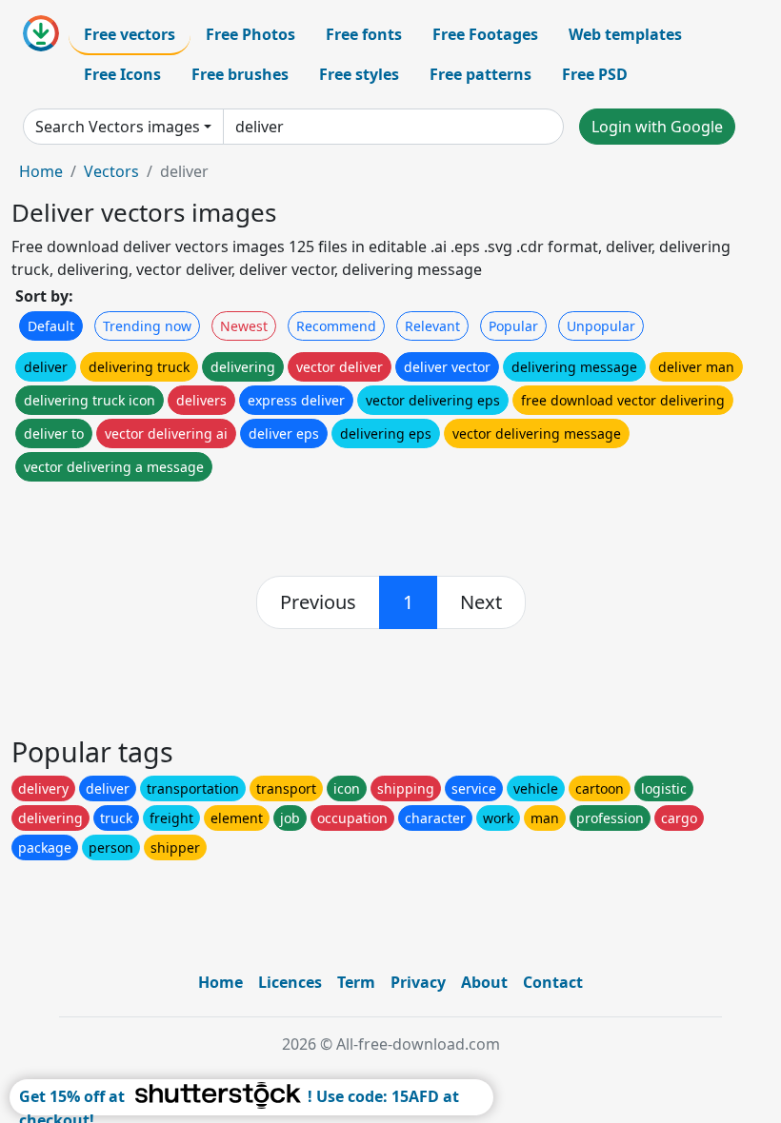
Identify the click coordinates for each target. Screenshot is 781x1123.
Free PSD (595, 74)
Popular (513, 326)
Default (51, 326)
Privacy (418, 982)
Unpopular (601, 326)
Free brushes (240, 74)
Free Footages (485, 34)
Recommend (336, 326)
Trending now (147, 326)
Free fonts (364, 34)
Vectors (111, 171)
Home (41, 171)
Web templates (625, 34)
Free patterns (480, 74)
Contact (553, 982)
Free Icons (122, 74)
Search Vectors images (117, 126)
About (484, 982)
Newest (244, 326)
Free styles (359, 74)
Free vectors (129, 34)
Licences (290, 982)
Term (356, 982)
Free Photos (250, 34)
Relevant (432, 326)
